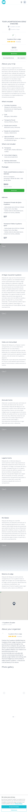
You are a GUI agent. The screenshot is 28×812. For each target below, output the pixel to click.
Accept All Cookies (14, 806)
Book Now (14, 53)
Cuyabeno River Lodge (15, 634)
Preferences (14, 810)
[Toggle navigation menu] (24, 2)
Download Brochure (8, 58)
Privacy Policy (18, 803)
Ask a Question (21, 58)
